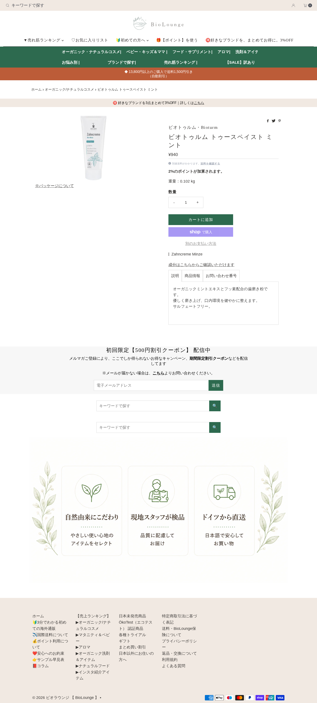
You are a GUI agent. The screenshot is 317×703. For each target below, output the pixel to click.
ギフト (124, 641)
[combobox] (54, 5)
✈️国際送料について (50, 635)
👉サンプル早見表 (48, 659)
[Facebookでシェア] (268, 121)
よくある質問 (173, 666)
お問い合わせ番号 (221, 276)
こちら (199, 103)
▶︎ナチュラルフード (93, 666)
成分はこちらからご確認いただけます (201, 265)
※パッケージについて (54, 186)
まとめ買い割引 (132, 647)
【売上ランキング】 (93, 616)
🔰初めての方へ (131, 40)
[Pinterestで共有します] (279, 121)
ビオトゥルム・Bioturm (193, 127)
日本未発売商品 (132, 616)
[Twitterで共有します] (274, 121)
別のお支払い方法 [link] (200, 243)
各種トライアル (132, 635)
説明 (175, 276)
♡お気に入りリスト (89, 40)
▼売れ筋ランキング (43, 40)
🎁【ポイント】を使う (177, 40)
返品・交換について (179, 653)
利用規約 (169, 659)
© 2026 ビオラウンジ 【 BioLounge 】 (65, 697)
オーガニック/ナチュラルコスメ (69, 89)
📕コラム (40, 666)
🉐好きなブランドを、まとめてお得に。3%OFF (249, 40)
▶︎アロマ (83, 647)
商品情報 (192, 276)
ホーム (36, 89)
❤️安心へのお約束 (48, 653)
